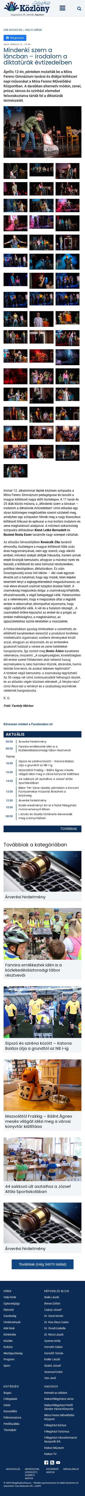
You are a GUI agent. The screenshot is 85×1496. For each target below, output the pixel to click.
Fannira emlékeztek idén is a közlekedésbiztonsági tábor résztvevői (45, 748)
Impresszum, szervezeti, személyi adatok (32, 1473)
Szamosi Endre (53, 1371)
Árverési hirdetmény (32, 742)
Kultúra (8, 1347)
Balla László (51, 1297)
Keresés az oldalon (55, 1392)
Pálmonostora (12, 1417)
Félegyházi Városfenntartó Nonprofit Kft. (60, 1439)
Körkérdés (10, 1334)
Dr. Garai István (53, 1315)
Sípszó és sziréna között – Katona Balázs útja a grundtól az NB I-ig (46, 763)
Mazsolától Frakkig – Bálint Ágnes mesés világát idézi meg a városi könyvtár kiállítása (49, 772)
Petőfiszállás (11, 1423)
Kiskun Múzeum (54, 1447)
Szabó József (52, 1365)
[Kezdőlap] (27, 6)
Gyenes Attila (52, 1340)
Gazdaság (10, 1315)
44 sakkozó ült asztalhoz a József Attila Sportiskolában (46, 781)
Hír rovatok (13, 29)
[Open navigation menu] (62, 8)
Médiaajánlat (71, 1469)
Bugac (7, 1392)
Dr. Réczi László (53, 1334)
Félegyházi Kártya (55, 1425)
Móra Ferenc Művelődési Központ (59, 1417)
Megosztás (17, 37)
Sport (7, 1365)
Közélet (8, 1340)
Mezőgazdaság (13, 1353)
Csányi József (52, 1309)
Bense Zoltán (52, 1303)
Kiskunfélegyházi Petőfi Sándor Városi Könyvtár (59, 1407)
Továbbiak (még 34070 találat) (42, 1264)
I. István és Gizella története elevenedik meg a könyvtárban (45, 816)
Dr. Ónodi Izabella (55, 1328)
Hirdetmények (12, 1322)
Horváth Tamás (53, 1353)
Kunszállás (10, 1411)
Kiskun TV (50, 1453)
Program (9, 1359)
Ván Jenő (50, 1378)
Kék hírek (9, 1328)
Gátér (7, 1405)
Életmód (9, 1309)
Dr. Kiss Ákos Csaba (56, 1322)
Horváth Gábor (53, 1347)
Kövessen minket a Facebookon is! (28, 724)
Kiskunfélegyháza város (59, 1398)
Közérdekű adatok (52, 1470)
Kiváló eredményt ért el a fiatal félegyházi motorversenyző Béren (47, 807)
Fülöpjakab (10, 1398)
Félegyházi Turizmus (56, 1431)
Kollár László (52, 1359)
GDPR (38, 1486)
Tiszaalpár (10, 1429)
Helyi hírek (33, 29)
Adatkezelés (13, 1469)
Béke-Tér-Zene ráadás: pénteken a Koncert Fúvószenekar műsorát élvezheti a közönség (49, 791)
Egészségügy (12, 1303)
